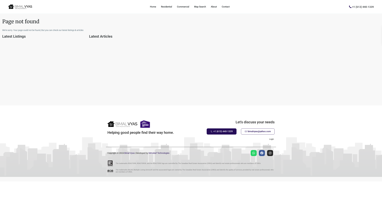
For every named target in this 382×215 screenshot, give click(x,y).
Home (153, 6)
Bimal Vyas (129, 153)
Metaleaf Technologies (159, 153)
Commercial (183, 6)
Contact (226, 6)
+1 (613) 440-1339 (363, 6)
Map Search (200, 6)
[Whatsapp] (254, 153)
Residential (166, 6)
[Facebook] (262, 153)
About (214, 6)
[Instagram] (270, 153)
